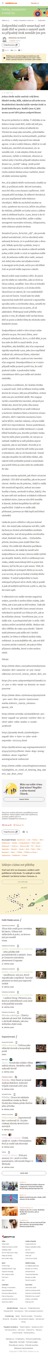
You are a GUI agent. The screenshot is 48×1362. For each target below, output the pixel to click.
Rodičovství (6, 843)
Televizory (39, 1330)
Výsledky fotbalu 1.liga (9, 1268)
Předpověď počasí (34, 1308)
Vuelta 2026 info (30, 1244)
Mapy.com (23, 1308)
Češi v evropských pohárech (34, 1311)
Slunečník (6, 1319)
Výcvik (21, 849)
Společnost (21, 840)
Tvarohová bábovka (31, 1274)
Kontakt (21, 1342)
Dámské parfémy (10, 1330)
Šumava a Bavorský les (9, 1293)
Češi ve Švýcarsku (7, 1296)
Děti (41, 840)
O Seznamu (20, 1339)
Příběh (19, 852)
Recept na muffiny (31, 1268)
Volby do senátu (7, 1255)
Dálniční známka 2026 (32, 1290)
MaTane (4, 1134)
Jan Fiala (5, 1059)
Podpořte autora (9, 45)
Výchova (15, 846)
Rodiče (14, 843)
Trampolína (38, 1316)
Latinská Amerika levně (9, 1299)
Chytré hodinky (17, 1333)
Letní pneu (21, 1330)
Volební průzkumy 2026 (9, 1247)
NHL (3, 1280)
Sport (4, 1063)
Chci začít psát (23, 882)
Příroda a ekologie (11, 1015)
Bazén (18, 1316)
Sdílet (15, 50)
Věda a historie (9, 1045)
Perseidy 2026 (8, 1311)
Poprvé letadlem (7, 1290)
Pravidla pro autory (16, 1345)
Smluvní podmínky (33, 1339)
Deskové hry (30, 1330)
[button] (24, 76)
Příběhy (5, 1097)
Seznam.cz (35, 3)
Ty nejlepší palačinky (32, 1266)
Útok (38, 849)
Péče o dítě (36, 843)
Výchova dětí (24, 846)
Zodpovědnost (24, 843)
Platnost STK (29, 1302)
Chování (14, 849)
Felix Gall (28, 1255)
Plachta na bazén (27, 1316)
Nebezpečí (5, 846)
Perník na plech (30, 1280)
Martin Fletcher (7, 1114)
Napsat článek (24, 799)
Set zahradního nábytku (26, 1319)
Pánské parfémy (29, 1333)
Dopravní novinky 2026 (32, 1293)
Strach (38, 846)
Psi (32, 846)
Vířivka (23, 1322)
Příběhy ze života (30, 852)
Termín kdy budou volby (10, 1253)
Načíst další (24, 1173)
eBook (7, 50)
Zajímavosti (6, 855)
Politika (5, 1080)
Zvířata (24, 855)
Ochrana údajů (32, 1342)
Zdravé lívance (30, 1271)
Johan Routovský (7, 1042)
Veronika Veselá (7, 1077)
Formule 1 (5, 1277)
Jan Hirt (28, 1250)
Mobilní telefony (25, 1327)
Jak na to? (24, 887)
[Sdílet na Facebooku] (24, 832)
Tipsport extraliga (7, 1271)
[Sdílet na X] (27, 832)
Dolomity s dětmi (7, 1302)
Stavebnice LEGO (37, 1327)
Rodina (35, 840)
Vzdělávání (16, 855)
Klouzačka (13, 1319)
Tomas (4, 1152)
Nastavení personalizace (23, 1348)
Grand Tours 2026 (31, 1258)
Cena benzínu (18, 1311)
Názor (13, 852)
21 (21, 50)
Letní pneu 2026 (30, 1287)
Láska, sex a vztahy (11, 1138)
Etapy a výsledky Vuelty (33, 1247)
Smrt (27, 849)
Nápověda (13, 1342)
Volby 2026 (5, 1244)
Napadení (5, 852)
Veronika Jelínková (17, 38)
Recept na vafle (30, 1277)
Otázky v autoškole (31, 1299)
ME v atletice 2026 (8, 1274)
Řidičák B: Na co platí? (32, 1296)
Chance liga (6, 1266)
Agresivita (5, 849)
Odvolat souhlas (31, 1345)
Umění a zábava (9, 1155)
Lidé (28, 840)
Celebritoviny (6, 1094)
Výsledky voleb (6, 1250)
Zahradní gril (40, 1319)
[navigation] (2, 3)
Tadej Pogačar (30, 1253)
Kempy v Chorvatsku (8, 1287)
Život (33, 849)
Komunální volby (7, 1258)
